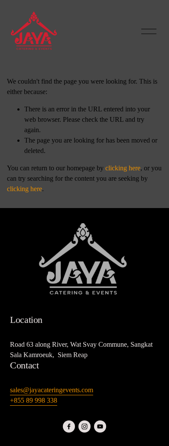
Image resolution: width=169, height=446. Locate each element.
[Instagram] (84, 426)
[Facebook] (69, 426)
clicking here (122, 168)
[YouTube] (100, 426)
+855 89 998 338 (33, 400)
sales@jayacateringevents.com (51, 390)
